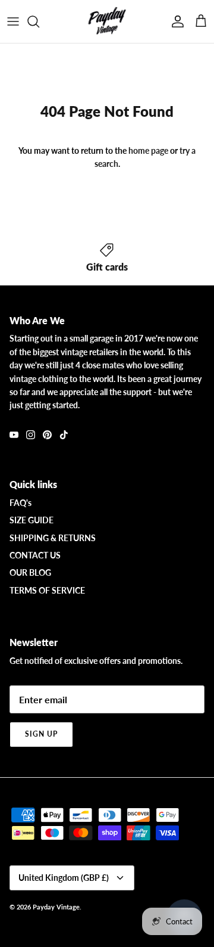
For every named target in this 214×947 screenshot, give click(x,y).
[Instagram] (30, 434)
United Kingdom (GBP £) (63, 878)
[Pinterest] (47, 434)
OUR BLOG (30, 572)
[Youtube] (14, 434)
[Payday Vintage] (107, 21)
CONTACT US (35, 555)
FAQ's (21, 503)
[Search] (39, 21)
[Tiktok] (63, 434)
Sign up (41, 733)
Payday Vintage (56, 907)
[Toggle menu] (13, 21)
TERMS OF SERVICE (47, 590)
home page (148, 150)
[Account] (175, 21)
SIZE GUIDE (32, 520)
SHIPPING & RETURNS (53, 538)
